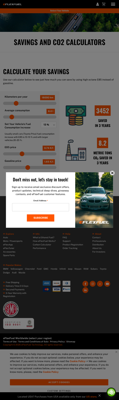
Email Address (40, 201)
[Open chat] (111, 392)
